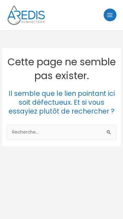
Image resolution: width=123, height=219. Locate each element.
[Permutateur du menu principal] (110, 15)
